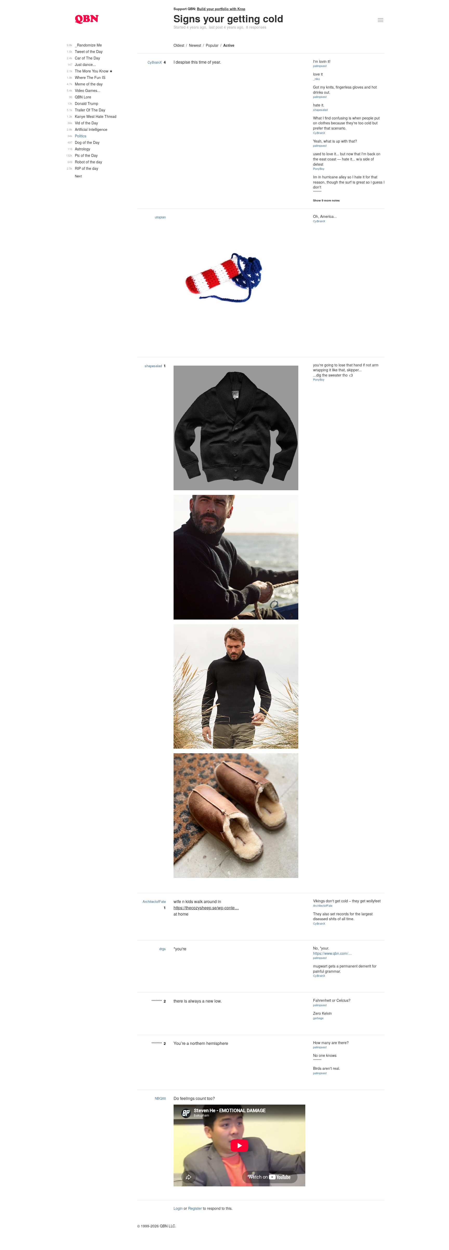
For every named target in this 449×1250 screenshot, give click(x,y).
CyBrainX (155, 62)
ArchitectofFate (154, 901)
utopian (160, 216)
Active (228, 45)
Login (178, 1208)
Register (195, 1208)
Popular (212, 45)
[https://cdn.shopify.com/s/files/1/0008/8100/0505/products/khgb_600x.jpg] (239, 558)
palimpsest (320, 66)
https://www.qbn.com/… (332, 953)
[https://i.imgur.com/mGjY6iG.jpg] (239, 280)
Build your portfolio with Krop (221, 8)
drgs (162, 948)
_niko (316, 79)
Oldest (179, 45)
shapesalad (320, 109)
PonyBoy (319, 168)
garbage (318, 1018)
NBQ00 (160, 1098)
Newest (195, 45)
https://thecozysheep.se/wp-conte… (206, 908)
